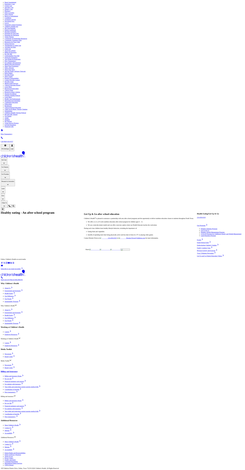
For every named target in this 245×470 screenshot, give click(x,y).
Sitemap (7, 430)
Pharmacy (8, 11)
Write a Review (9, 68)
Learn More (8, 87)
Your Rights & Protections (12, 59)
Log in (7, 23)
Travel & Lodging (10, 50)
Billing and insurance (9, 371)
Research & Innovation (12, 88)
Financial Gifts (9, 126)
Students (7, 119)
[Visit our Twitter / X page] (4, 263)
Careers (7, 332)
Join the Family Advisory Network (15, 71)
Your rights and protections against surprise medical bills (21, 387)
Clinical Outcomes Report (12, 85)
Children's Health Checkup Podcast (15, 113)
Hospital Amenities (10, 31)
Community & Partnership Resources (16, 38)
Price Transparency (10, 61)
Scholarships (8, 111)
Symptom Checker (10, 19)
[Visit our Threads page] (13, 263)
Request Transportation (12, 78)
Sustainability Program (11, 301)
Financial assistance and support (14, 381)
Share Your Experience (11, 66)
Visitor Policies (9, 37)
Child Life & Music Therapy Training (16, 109)
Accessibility (8, 433)
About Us (8, 288)
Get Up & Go (205, 230)
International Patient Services (13, 463)
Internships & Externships (12, 101)
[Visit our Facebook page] (2, 263)
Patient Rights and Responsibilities (15, 453)
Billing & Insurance (10, 52)
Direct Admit (8, 76)
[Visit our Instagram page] (6, 263)
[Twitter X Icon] (94, 249)
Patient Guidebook (10, 30)
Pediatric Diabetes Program (209, 229)
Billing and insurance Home (13, 376)
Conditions (8, 18)
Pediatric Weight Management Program (213, 232)
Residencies (8, 106)
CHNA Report (9, 465)
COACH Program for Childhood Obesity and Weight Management (221, 234)
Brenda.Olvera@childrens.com (135, 238)
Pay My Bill (8, 54)
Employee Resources (11, 334)
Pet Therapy (8, 121)
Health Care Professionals (12, 99)
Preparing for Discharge (12, 35)
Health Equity (9, 293)
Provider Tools (9, 82)
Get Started (8, 116)
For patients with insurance (13, 63)
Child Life (8, 49)
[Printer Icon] (125, 250)
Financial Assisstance (11, 57)
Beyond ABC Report (11, 114)
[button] (122, 305)
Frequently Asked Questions (13, 25)
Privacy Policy (9, 458)
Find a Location (9, 13)
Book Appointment (10, 2)
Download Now (9, 21)
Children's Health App (11, 26)
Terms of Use (9, 456)
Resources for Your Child (12, 42)
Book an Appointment (11, 16)
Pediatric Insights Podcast (12, 95)
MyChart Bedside (10, 28)
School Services (9, 44)
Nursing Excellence (10, 94)
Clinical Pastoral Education (13, 107)
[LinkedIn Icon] (115, 249)
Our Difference (9, 296)
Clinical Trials (9, 90)
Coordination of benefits (12, 389)
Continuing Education (11, 102)
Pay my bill (8, 379)
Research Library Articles (12, 92)
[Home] (122, 154)
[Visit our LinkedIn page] (11, 263)
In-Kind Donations (10, 125)
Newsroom (8, 354)
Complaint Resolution (11, 461)
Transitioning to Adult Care (13, 45)
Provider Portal (9, 75)
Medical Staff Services (11, 83)
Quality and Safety (10, 460)
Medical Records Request (12, 64)
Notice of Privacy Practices (13, 455)
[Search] (13, 206)
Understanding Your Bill (12, 56)
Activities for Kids (10, 47)
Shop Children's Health (12, 425)
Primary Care (9, 9)
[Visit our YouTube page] (9, 263)
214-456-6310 (112, 238)
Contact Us (8, 428)
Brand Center (9, 356)
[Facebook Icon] (105, 249)
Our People (8, 299)
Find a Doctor (9, 14)
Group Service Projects (12, 123)
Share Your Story (10, 69)
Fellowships (8, 104)
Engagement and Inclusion (13, 291)
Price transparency (10, 392)
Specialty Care (9, 7)
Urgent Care (8, 6)
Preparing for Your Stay (12, 33)
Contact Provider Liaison (12, 80)
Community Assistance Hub (13, 40)
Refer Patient (8, 73)
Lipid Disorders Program (208, 235)
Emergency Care (10, 4)
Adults (7, 118)
